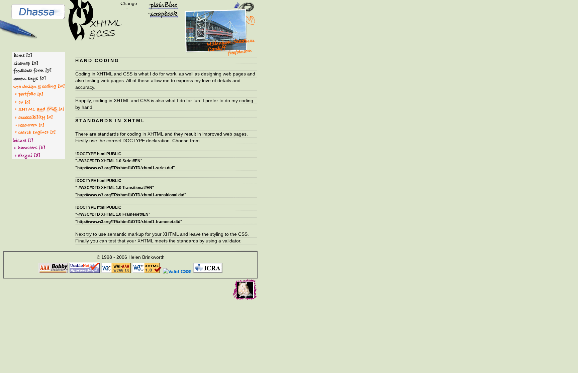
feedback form (30, 70)
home (20, 55)
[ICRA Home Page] (207, 271)
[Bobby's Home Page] (53, 271)
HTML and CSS (30, 109)
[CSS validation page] (177, 271)
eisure (19, 139)
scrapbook (160, 13)
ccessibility (26, 116)
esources (23, 124)
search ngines (29, 132)
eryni (19, 155)
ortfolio (22, 93)
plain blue (159, 4)
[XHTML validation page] (147, 271)
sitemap (23, 62)
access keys (28, 78)
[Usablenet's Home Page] (84, 271)
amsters (22, 147)
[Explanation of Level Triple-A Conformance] (116, 271)
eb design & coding (36, 85)
